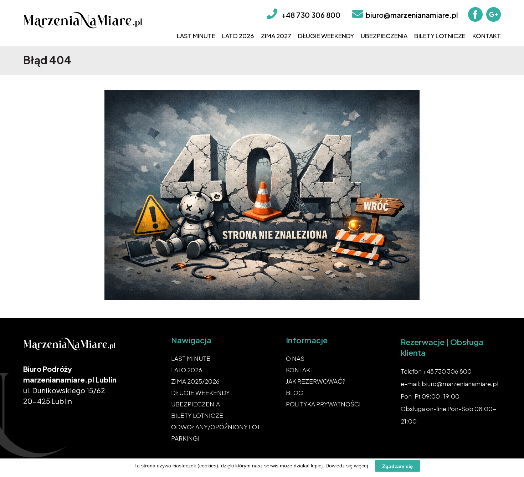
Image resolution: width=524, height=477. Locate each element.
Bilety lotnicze (440, 36)
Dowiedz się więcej (346, 465)
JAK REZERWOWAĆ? (315, 381)
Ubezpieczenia (384, 36)
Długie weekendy (326, 36)
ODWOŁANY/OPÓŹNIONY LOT (215, 427)
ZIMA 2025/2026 (195, 381)
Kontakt (486, 36)
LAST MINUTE (190, 358)
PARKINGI (185, 438)
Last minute (196, 36)
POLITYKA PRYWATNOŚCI (323, 404)
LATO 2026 (186, 370)
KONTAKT (300, 370)
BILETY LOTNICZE (197, 415)
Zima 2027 (276, 36)
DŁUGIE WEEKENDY (200, 392)
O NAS (295, 358)
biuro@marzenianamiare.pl (412, 14)
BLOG (294, 392)
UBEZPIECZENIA (195, 404)
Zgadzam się (397, 466)
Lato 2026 (238, 36)
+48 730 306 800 (311, 14)
